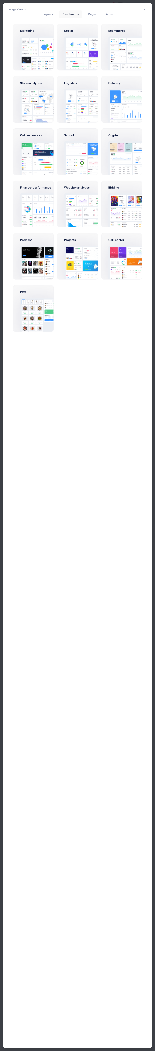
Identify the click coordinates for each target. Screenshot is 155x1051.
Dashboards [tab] (71, 14)
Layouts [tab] (48, 14)
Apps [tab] (109, 14)
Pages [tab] (92, 14)
